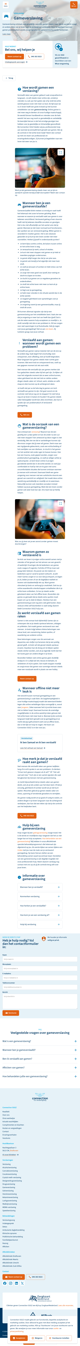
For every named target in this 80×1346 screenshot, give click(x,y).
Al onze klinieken (9, 1154)
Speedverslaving (8, 1210)
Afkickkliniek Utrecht (10, 1262)
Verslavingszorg (8, 1220)
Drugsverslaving (8, 1184)
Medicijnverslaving (9, 1204)
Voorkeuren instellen (60, 1338)
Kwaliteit (5, 1111)
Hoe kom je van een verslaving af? (34, 915)
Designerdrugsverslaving (12, 1180)
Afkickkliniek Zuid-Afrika (11, 1266)
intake (20, 850)
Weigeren (38, 1338)
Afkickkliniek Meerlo (10, 1259)
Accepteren (20, 1338)
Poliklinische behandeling (12, 1236)
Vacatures (6, 1138)
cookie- (56, 1328)
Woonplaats (6, 964)
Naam (4, 955)
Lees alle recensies (65, 1305)
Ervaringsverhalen (9, 1135)
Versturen (12, 1013)
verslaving (35, 432)
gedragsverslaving (40, 832)
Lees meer (6, 34)
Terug (10, 78)
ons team (49, 329)
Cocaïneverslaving (9, 1174)
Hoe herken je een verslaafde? (33, 905)
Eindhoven (14, 1150)
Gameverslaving (8, 1187)
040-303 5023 (36, 56)
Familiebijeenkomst (10, 1240)
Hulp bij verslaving (28, 924)
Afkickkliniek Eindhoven (11, 1256)
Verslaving (6, 1164)
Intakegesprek (8, 1223)
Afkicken (5, 1246)
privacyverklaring (16, 1331)
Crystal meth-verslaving (11, 1177)
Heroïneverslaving (9, 1194)
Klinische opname (9, 1233)
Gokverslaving (8, 1190)
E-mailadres (6, 973)
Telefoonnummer (8, 983)
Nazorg (5, 1243)
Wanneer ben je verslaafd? (31, 887)
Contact (5, 1131)
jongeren (24, 707)
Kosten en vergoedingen (12, 1128)
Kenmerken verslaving (29, 896)
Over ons (5, 1115)
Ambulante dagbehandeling (13, 1230)
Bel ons (26, 415)
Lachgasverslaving (9, 1200)
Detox (4, 1226)
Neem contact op (14, 56)
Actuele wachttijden (10, 1121)
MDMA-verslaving (9, 1207)
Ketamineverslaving (10, 1197)
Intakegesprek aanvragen (15, 62)
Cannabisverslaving (10, 1171)
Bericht (5, 992)
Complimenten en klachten (13, 1125)
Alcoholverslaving (9, 1167)
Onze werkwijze (8, 1118)
